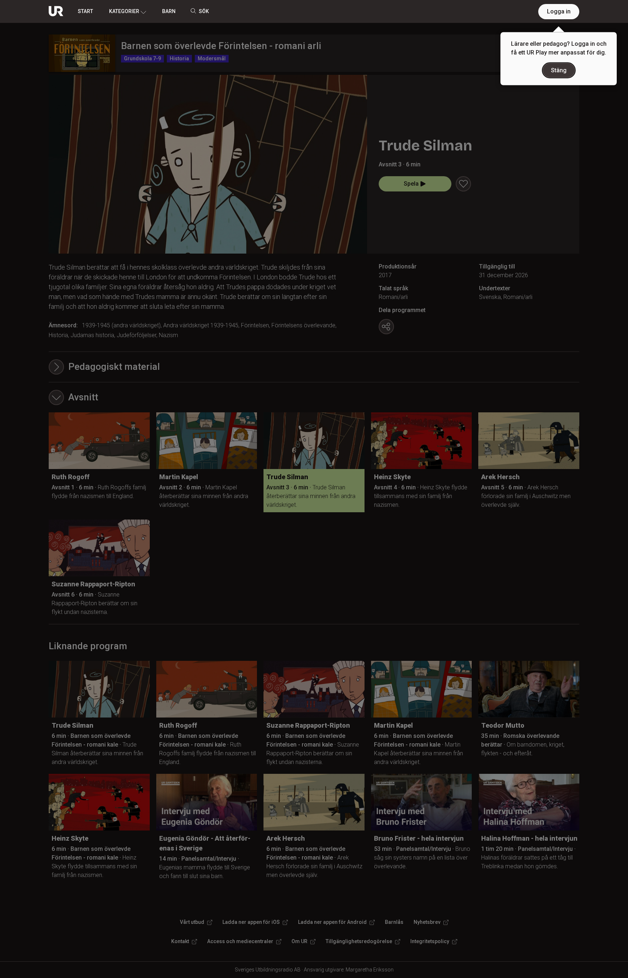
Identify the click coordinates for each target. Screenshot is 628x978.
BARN (169, 11)
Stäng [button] (559, 70)
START (85, 11)
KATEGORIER (124, 11)
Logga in (559, 11)
